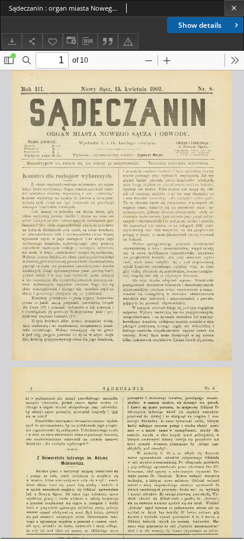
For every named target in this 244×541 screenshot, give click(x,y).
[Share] (32, 41)
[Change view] (70, 41)
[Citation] (108, 41)
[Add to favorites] (53, 41)
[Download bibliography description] (88, 41)
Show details (199, 25)
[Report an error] (128, 41)
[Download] (12, 41)
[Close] (234, 8)
